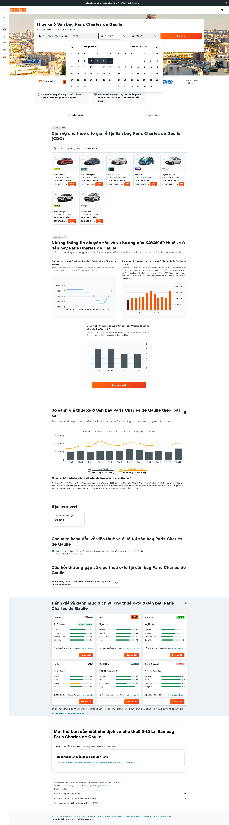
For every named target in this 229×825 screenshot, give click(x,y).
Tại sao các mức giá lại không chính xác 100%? (76, 803)
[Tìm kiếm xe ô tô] (4, 29)
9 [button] (84, 67)
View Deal (72, 184)
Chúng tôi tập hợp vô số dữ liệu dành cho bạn (75, 798)
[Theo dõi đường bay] (4, 42)
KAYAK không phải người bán (67, 793)
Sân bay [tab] (111, 746)
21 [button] (72, 80)
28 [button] (72, 86)
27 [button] (110, 80)
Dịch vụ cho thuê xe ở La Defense (137, 817)
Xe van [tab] (127, 431)
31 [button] (151, 86)
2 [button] (84, 60)
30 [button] (84, 86)
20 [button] (110, 73)
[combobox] (45, 29)
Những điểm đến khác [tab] (93, 746)
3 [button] (91, 60)
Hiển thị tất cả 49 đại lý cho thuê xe (68, 713)
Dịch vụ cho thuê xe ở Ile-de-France (109, 817)
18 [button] (97, 73)
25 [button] (97, 80)
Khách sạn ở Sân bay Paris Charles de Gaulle (117, 762)
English (135, 3)
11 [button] (97, 67)
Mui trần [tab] (151, 431)
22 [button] (78, 80)
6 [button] (110, 60)
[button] (226, 3)
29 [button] (78, 86)
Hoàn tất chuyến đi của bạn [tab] (68, 746)
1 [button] (78, 60)
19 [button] (104, 73)
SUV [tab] (118, 431)
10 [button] (91, 67)
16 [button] (85, 73)
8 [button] (78, 67)
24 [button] (91, 80)
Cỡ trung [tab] (98, 431)
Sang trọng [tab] (138, 431)
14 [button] (72, 73)
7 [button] (71, 67)
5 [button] (103, 60)
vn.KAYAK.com (57, 817)
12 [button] (104, 67)
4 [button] (97, 60)
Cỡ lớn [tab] (109, 431)
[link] (119, 385)
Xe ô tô (67, 817)
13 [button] (110, 67)
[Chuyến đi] (4, 49)
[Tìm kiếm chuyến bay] (4, 18)
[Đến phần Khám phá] (4, 36)
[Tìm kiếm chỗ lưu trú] (4, 23)
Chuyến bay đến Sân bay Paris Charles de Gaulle (77, 762)
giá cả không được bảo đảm (100, 786)
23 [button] (84, 80)
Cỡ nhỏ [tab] (86, 431)
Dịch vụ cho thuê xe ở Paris (161, 817)
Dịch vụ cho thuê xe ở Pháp (83, 817)
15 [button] (78, 73)
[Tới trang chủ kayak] (18, 10)
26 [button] (104, 80)
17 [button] (91, 73)
